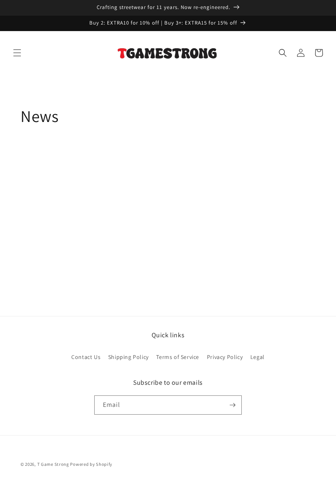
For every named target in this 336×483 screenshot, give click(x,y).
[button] (17, 53)
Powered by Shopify (91, 464)
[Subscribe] (232, 405)
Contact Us (85, 357)
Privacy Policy (225, 357)
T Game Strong (53, 464)
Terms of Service (177, 357)
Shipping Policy (128, 357)
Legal (257, 357)
